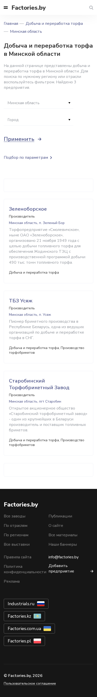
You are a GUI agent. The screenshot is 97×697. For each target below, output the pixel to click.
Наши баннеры (62, 544)
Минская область (26, 31)
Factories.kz (19, 616)
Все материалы (62, 535)
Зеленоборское (28, 209)
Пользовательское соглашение (30, 683)
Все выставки (17, 544)
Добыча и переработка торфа (54, 23)
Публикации (60, 516)
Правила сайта (17, 557)
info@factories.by (63, 557)
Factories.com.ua (24, 629)
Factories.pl (19, 641)
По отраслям (15, 525)
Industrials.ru (21, 604)
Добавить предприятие (61, 568)
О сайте (55, 525)
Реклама (12, 581)
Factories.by (28, 8)
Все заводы (14, 516)
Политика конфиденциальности (25, 569)
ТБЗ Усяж (20, 300)
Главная (11, 23)
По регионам (16, 535)
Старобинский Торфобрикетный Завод (39, 384)
